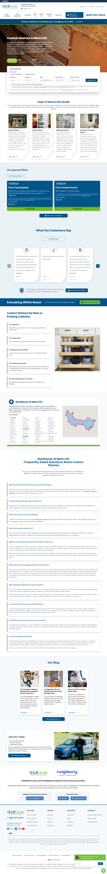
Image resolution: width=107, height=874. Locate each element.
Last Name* (28, 77)
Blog (68, 818)
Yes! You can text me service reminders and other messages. (27, 84)
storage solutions (17, 141)
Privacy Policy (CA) (54, 855)
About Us (50, 822)
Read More (19, 273)
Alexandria (13, 417)
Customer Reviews (23, 62)
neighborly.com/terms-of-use (87, 195)
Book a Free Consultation (54, 215)
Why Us (49, 818)
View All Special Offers (15, 176)
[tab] (7, 14)
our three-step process (39, 519)
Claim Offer (30, 209)
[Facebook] (8, 829)
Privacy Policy (70, 89)
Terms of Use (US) (17, 855)
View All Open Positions (18, 755)
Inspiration (50, 815)
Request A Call (91, 80)
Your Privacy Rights (55, 859)
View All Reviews (54, 239)
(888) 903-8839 (16, 818)
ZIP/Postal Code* (74, 77)
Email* (41, 77)
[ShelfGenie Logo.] (16, 812)
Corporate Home (93, 822)
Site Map (70, 825)
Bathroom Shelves (62, 130)
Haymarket (26, 436)
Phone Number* (59, 77)
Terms (63, 89)
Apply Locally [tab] (100, 6)
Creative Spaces (32, 825)
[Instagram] (19, 829)
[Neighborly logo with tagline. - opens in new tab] (67, 773)
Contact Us (50, 825)
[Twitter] (12, 829)
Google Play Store (79, 798)
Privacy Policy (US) (41, 855)
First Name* (12, 77)
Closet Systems (29, 74)
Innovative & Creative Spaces (87, 131)
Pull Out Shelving (16, 74)
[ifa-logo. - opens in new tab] (10, 833)
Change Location (27, 8)
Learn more (11, 156)
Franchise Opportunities (95, 815)
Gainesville (26, 428)
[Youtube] (23, 829)
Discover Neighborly (34, 798)
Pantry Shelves (37, 130)
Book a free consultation (28, 52)
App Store (64, 798)
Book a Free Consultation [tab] (73, 15)
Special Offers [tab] (83, 6)
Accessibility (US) (65, 855)
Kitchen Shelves (14, 130)
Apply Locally (92, 818)
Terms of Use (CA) (29, 855)
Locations (70, 822)
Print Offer (12, 204)
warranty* (38, 368)
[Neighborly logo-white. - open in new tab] (5, 1)
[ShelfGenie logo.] (38, 773)
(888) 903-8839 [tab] (95, 15)
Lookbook (70, 815)
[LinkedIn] (15, 829)
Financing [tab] (91, 6)
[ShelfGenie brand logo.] (10, 6)
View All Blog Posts (52, 719)
